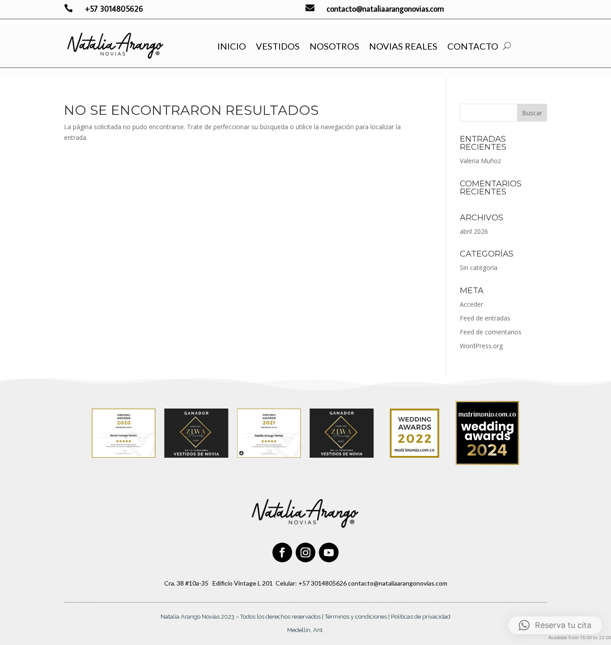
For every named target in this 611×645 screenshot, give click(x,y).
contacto (472, 46)
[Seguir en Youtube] (329, 552)
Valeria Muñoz (480, 160)
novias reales (403, 46)
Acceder (471, 304)
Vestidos (278, 46)
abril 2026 (474, 231)
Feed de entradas (485, 318)
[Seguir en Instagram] (305, 552)
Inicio (231, 46)
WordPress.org (481, 345)
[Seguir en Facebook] (282, 552)
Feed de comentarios (491, 332)
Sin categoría (478, 267)
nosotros (334, 46)
